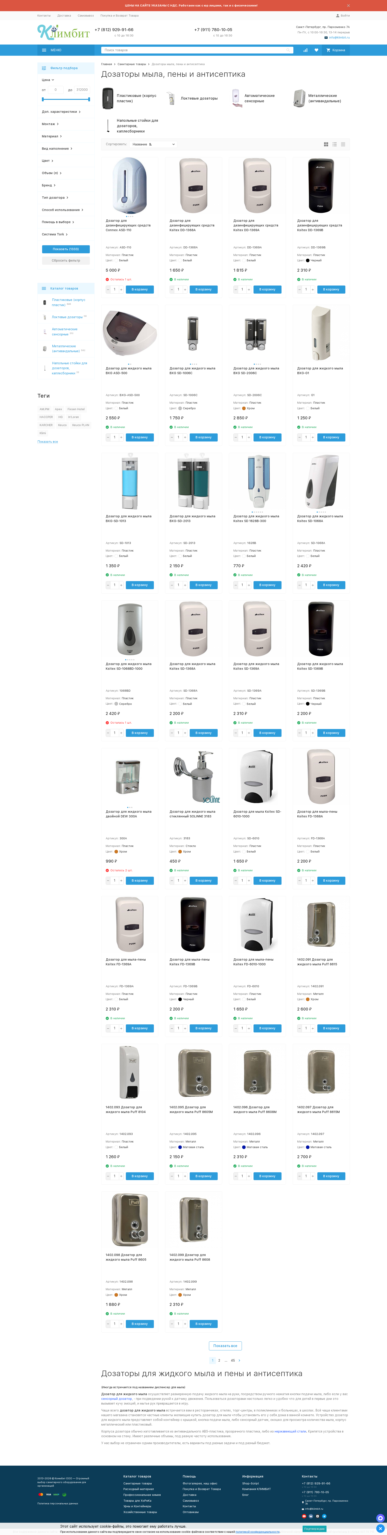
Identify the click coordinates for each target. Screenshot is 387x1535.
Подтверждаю (314, 1529)
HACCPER (46, 417)
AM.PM (44, 409)
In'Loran (73, 417)
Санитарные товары (132, 64)
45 (233, 1360)
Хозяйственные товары (140, 1512)
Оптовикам (191, 1512)
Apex (58, 409)
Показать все (225, 1346)
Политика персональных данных (57, 1503)
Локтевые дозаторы (67, 317)
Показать (60, 249)
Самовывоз (86, 15)
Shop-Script (250, 1483)
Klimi (43, 433)
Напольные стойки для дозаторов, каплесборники (69, 368)
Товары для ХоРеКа (137, 1500)
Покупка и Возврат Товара (120, 15)
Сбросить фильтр (66, 260)
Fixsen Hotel (76, 409)
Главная (106, 64)
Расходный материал (138, 1489)
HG (60, 417)
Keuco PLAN (80, 425)
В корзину (140, 289)
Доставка (64, 15)
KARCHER (46, 425)
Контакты (44, 15)
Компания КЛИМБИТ (256, 1489)
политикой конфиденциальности (258, 1531)
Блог (245, 1495)
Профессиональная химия (142, 1495)
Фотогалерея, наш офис (200, 1483)
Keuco (62, 425)
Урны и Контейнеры (137, 1506)
